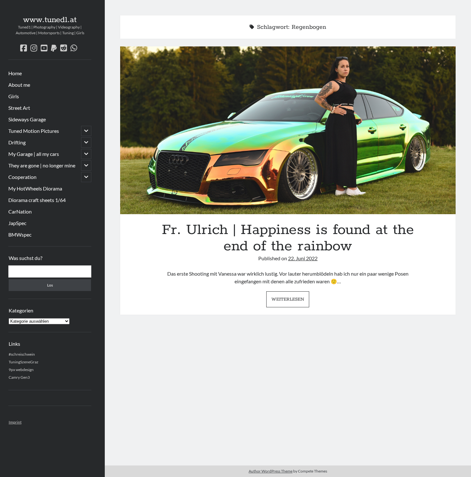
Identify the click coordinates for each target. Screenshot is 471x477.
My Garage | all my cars (33, 154)
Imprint (15, 422)
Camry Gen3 (19, 377)
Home (15, 73)
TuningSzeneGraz (23, 362)
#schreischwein (22, 354)
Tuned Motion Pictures (33, 131)
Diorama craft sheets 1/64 (37, 200)
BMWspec (19, 234)
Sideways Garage (27, 119)
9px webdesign (21, 369)
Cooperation (22, 177)
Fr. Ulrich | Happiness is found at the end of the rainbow (288, 130)
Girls (13, 96)
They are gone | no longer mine (41, 165)
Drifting (17, 142)
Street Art (19, 108)
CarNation (20, 211)
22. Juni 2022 (303, 258)
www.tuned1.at (50, 20)
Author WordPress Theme (271, 471)
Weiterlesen (290, 301)
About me (19, 85)
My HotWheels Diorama (35, 188)
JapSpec (17, 223)
